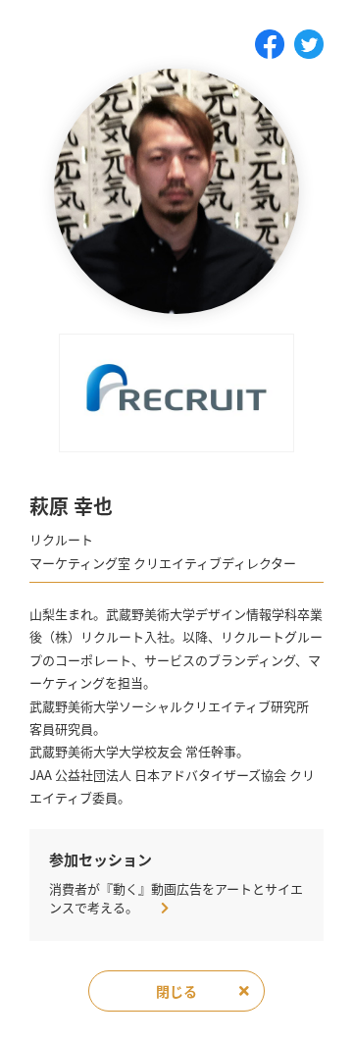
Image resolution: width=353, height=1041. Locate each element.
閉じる (176, 991)
